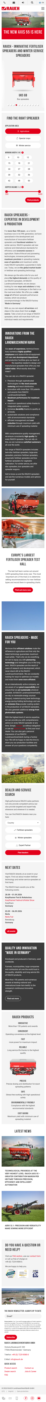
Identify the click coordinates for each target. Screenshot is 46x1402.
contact (19, 731)
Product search (10, 1373)
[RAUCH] (10, 8)
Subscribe (10, 1343)
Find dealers (23, 858)
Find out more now (23, 595)
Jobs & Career (30, 1377)
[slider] (6, 197)
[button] (8, 110)
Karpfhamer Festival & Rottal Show (19, 906)
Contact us (29, 1373)
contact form (35, 1261)
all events (11, 937)
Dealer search (10, 1377)
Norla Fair (9, 922)
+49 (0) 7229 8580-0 (20, 1360)
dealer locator (19, 734)
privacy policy (26, 1327)
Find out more (13, 1004)
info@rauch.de (17, 1365)
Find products (33, 205)
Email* (9, 1322)
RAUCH (8, 368)
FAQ (6, 1380)
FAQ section (17, 1261)
